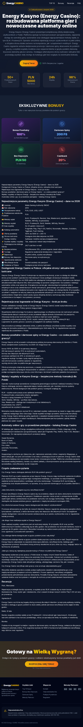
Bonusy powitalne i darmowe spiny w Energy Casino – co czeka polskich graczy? (33, 192)
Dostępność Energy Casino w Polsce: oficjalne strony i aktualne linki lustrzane (32, 187)
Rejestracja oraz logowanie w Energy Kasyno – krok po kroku (25, 190)
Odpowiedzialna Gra (50, 692)
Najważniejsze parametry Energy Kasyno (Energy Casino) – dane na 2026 (30, 185)
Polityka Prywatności (50, 694)
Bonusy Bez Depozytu (29, 692)
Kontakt (45, 689)
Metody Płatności (28, 697)
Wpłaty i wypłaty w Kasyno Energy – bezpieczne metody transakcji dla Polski (31, 194)
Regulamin (46, 697)
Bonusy (61, 3)
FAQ (79, 3)
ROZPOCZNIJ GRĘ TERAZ (41, 664)
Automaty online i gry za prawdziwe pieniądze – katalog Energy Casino (29, 197)
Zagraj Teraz (29, 63)
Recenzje (70, 3)
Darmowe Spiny (27, 694)
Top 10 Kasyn (26, 689)
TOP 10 (52, 3)
